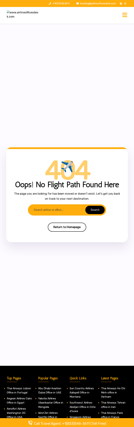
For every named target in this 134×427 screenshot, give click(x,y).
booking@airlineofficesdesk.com (98, 3)
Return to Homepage (67, 227)
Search (95, 209)
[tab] (124, 15)
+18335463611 (61, 3)
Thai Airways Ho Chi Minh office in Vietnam (113, 392)
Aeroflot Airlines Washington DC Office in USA (16, 413)
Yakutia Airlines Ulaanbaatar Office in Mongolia (50, 403)
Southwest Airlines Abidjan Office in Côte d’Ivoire (83, 407)
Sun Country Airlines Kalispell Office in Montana (82, 392)
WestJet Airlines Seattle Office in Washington (48, 417)
